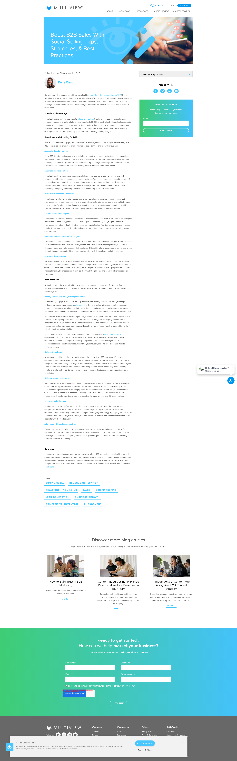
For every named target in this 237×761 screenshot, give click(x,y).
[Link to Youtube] (75, 734)
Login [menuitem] (172, 5)
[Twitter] (162, 91)
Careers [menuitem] (95, 735)
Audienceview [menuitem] (161, 11)
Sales (86, 490)
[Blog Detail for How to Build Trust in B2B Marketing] (65, 566)
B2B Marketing (106, 490)
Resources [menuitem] (142, 11)
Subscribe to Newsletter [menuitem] (176, 735)
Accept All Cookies (145, 743)
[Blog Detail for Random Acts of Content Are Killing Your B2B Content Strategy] (171, 566)
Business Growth (87, 497)
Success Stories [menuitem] (181, 11)
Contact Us (184, 5)
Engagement (93, 504)
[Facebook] (155, 91)
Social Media (55, 483)
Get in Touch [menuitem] (172, 727)
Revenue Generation (84, 483)
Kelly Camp (66, 82)
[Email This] (176, 91)
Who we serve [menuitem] (123, 727)
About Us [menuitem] (95, 731)
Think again (49, 467)
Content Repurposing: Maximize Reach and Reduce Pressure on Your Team (118, 585)
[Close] (182, 742)
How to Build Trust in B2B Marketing (65, 583)
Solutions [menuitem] (124, 11)
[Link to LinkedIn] (58, 734)
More (65, 599)
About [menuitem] (110, 11)
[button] (9, 747)
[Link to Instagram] (69, 734)
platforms (79, 305)
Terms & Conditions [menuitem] (149, 735)
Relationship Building (61, 490)
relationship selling (86, 119)
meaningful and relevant (114, 334)
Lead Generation (57, 497)
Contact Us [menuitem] (171, 731)
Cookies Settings (145, 750)
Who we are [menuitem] (97, 727)
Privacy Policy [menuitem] (147, 731)
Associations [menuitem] (122, 731)
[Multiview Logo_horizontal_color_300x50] (64, 8)
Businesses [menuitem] (121, 735)
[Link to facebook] (64, 734)
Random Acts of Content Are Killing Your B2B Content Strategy (171, 585)
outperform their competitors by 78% (105, 95)
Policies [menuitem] (145, 727)
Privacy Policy (127, 686)
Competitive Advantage (62, 504)
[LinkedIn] (169, 91)
